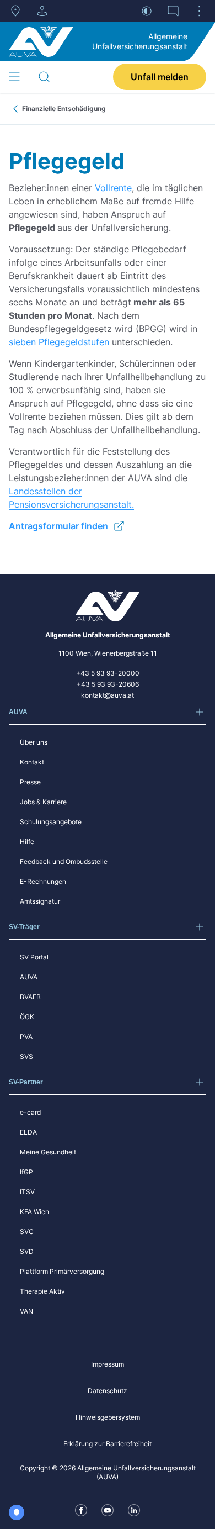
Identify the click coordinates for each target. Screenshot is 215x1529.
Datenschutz (107, 1390)
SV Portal (34, 957)
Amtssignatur (40, 901)
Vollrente (113, 187)
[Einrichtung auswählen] (42, 11)
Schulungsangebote (51, 822)
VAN (26, 1311)
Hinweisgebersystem (108, 1417)
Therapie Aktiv (42, 1291)
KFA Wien (34, 1212)
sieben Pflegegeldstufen (59, 341)
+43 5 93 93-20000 (107, 673)
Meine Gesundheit (48, 1152)
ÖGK (27, 1017)
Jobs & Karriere (43, 802)
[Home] (41, 41)
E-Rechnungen (43, 881)
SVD (27, 1251)
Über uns (33, 742)
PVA (26, 1036)
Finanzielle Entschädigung (64, 108)
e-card (30, 1112)
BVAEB (30, 997)
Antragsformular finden (58, 525)
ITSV (27, 1192)
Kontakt (32, 762)
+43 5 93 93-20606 (108, 684)
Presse (30, 782)
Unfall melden (160, 76)
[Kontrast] (146, 11)
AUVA (28, 977)
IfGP (26, 1172)
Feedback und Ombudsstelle (64, 861)
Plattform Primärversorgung (62, 1271)
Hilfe (27, 841)
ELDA (28, 1132)
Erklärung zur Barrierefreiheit (107, 1444)
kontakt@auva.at (107, 695)
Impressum (107, 1364)
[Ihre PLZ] (15, 11)
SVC (27, 1231)
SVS (26, 1056)
